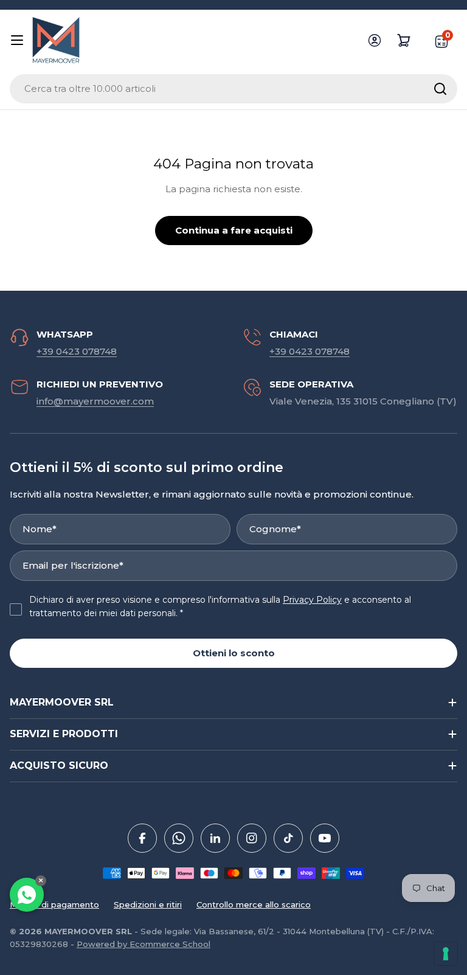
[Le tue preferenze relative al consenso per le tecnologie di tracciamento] (445, 953)
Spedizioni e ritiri (148, 904)
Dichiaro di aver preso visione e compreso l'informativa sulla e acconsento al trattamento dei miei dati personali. (220, 606)
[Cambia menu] (17, 40)
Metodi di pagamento (54, 904)
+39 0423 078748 (76, 351)
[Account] (374, 40)
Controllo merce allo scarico (253, 904)
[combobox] (233, 88)
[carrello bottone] (403, 40)
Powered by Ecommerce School (143, 944)
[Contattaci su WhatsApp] (27, 895)
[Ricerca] (440, 89)
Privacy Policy (312, 599)
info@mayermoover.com (95, 401)
